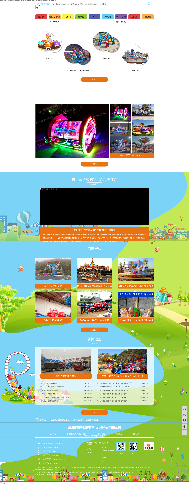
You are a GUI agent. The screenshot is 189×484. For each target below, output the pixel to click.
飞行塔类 (104, 461)
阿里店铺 (148, 17)
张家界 (92, 472)
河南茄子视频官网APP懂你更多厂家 (134, 467)
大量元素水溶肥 (69, 420)
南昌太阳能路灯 (89, 420)
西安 (73, 472)
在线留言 (134, 17)
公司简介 (89, 449)
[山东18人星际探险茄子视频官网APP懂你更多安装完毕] (136, 270)
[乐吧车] (120, 111)
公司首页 (53, 434)
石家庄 (67, 472)
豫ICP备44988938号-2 (79, 467)
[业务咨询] (184, 409)
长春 (124, 472)
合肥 (78, 472)
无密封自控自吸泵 (57, 420)
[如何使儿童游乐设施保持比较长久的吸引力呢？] (122, 361)
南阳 (50, 472)
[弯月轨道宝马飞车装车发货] (53, 304)
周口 (106, 472)
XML (56, 474)
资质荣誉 (89, 452)
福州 (86, 472)
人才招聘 (108, 17)
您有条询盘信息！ (64, 474)
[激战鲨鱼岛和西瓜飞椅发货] (66, 361)
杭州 (53, 472)
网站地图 (48, 474)
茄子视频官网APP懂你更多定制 (116, 467)
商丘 (119, 472)
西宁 (129, 472)
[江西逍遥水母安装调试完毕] (53, 270)
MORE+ (94, 80)
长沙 (83, 472)
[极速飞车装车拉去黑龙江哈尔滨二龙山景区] (94, 304)
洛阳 (61, 472)
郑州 (45, 472)
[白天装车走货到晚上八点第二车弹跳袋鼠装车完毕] (136, 304)
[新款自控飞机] (120, 144)
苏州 (56, 472)
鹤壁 (121, 472)
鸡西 (127, 472)
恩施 (116, 472)
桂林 (95, 472)
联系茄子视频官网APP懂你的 (121, 19)
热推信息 (37, 474)
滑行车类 (104, 447)
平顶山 (109, 472)
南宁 (98, 472)
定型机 (97, 420)
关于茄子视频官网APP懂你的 (54, 19)
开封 (58, 472)
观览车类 (104, 458)
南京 (70, 472)
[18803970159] (184, 415)
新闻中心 (94, 17)
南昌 (81, 472)
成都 (64, 472)
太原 (75, 472)
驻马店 (113, 472)
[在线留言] (184, 426)
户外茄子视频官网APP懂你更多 (99, 467)
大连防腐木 (80, 420)
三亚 (103, 472)
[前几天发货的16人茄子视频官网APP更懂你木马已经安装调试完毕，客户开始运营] (94, 270)
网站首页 (41, 17)
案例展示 (81, 17)
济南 (48, 472)
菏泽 (101, 472)
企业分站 (43, 474)
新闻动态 (101, 434)
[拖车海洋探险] (143, 111)
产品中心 (68, 17)
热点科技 (54, 469)
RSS (53, 474)
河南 (132, 472)
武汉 (89, 472)
